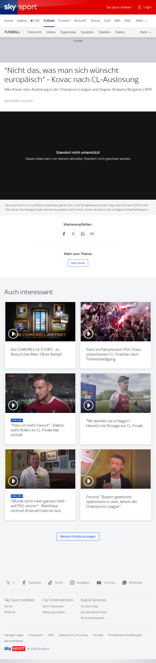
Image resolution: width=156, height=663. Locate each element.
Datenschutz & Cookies (73, 635)
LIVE (36, 21)
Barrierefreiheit (13, 641)
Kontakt (98, 635)
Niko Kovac (78, 263)
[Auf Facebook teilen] (64, 233)
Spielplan (87, 32)
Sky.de (8, 606)
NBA (117, 21)
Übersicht (34, 32)
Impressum (36, 635)
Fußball (49, 21)
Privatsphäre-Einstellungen (125, 635)
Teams (119, 32)
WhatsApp (135, 582)
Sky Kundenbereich (93, 618)
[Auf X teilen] (73, 233)
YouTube (109, 582)
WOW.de (9, 612)
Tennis (95, 21)
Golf (107, 21)
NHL (128, 21)
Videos (22, 21)
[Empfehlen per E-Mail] (92, 233)
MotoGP (80, 21)
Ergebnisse (68, 32)
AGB (50, 635)
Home (8, 21)
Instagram (83, 582)
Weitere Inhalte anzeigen (78, 536)
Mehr (139, 21)
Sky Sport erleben (118, 7)
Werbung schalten (54, 612)
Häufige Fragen (14, 635)
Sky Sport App (89, 606)
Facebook (35, 582)
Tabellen (104, 32)
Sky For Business (53, 606)
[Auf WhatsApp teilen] (83, 233)
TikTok (59, 582)
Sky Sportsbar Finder (94, 612)
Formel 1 (64, 21)
